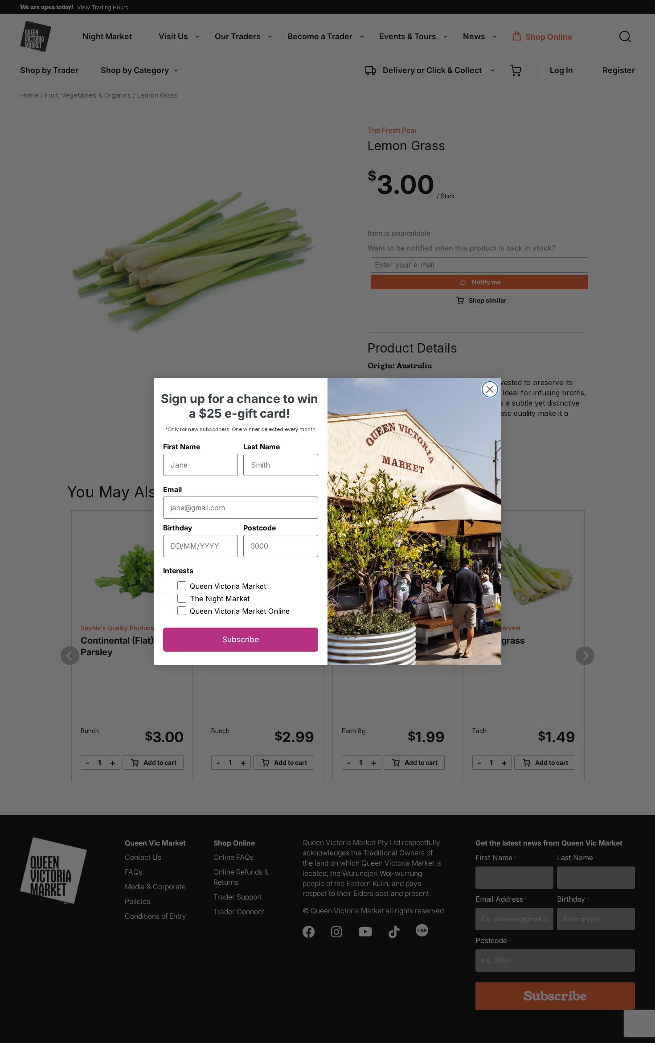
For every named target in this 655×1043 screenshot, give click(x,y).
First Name (181, 446)
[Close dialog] (490, 389)
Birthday (177, 527)
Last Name (261, 446)
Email (172, 489)
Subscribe (240, 639)
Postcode (259, 527)
